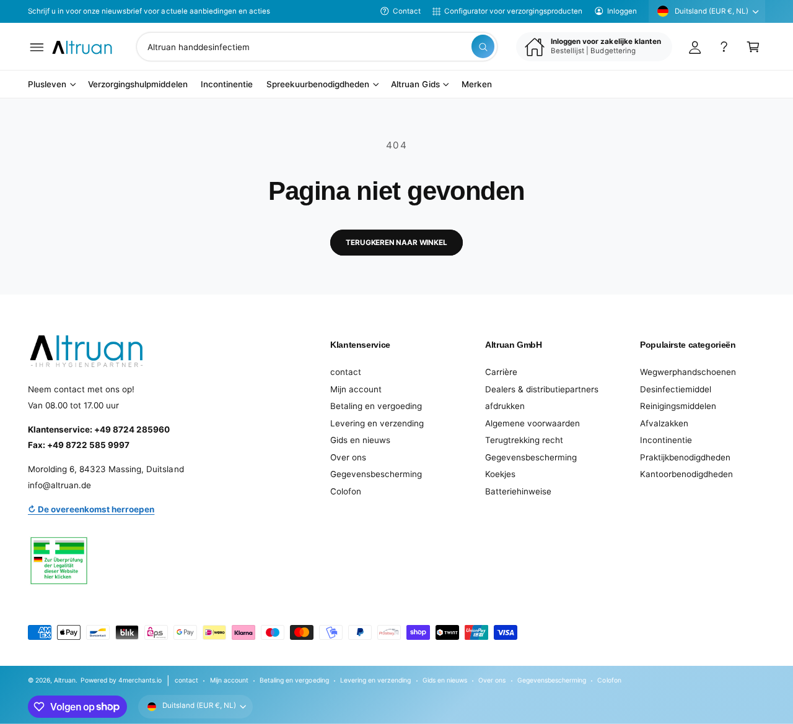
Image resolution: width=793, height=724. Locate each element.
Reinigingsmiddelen (678, 406)
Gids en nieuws (360, 440)
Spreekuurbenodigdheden (317, 85)
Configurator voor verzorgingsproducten (513, 11)
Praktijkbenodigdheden (685, 457)
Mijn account (356, 389)
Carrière (501, 372)
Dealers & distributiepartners (541, 389)
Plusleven (47, 85)
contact (345, 372)
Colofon (345, 491)
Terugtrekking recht (524, 440)
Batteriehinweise (518, 491)
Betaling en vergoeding (376, 406)
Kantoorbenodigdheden (686, 474)
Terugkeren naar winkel (396, 242)
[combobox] (316, 46)
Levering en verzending (377, 423)
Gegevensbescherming (376, 474)
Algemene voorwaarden (532, 423)
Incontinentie (666, 440)
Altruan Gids (415, 85)
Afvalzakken (664, 423)
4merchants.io (140, 680)
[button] (36, 46)
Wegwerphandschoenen (688, 372)
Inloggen (622, 11)
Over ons (348, 457)
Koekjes (500, 474)
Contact (407, 11)
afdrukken (505, 406)
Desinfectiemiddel (675, 389)
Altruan (65, 680)
